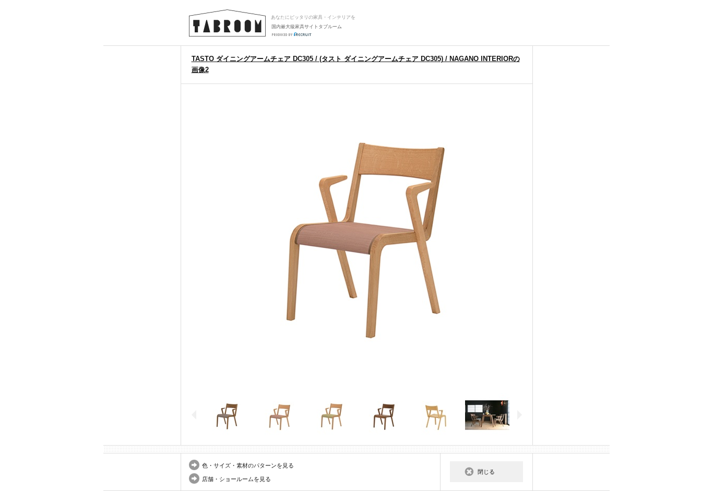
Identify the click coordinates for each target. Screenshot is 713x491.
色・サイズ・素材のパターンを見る (248, 465)
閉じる (486, 472)
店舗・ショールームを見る (236, 479)
